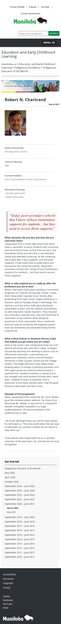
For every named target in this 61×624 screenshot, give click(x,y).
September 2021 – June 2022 (20, 499)
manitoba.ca (9, 64)
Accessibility (9, 574)
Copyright (8, 583)
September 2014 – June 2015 (20, 539)
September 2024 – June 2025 (20, 486)
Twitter (6, 596)
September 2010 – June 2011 (20, 556)
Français (32, 6)
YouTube (7, 603)
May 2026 (10, 472)
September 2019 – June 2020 (20, 517)
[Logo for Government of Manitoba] (30, 22)
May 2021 (11, 512)
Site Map (45, 6)
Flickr (5, 607)
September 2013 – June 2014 (20, 543)
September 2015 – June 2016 (20, 534)
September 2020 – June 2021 (20, 503)
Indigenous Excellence (28, 67)
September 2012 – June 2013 (20, 548)
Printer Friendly (17, 6)
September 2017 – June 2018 (20, 525)
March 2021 (12, 508)
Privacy (6, 587)
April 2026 (10, 477)
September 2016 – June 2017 (20, 530)
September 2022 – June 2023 (20, 494)
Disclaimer (8, 578)
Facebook (8, 600)
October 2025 (12, 481)
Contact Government (30, 13)
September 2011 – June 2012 (20, 552)
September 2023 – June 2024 (20, 490)
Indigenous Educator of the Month (23, 468)
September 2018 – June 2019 (20, 521)
